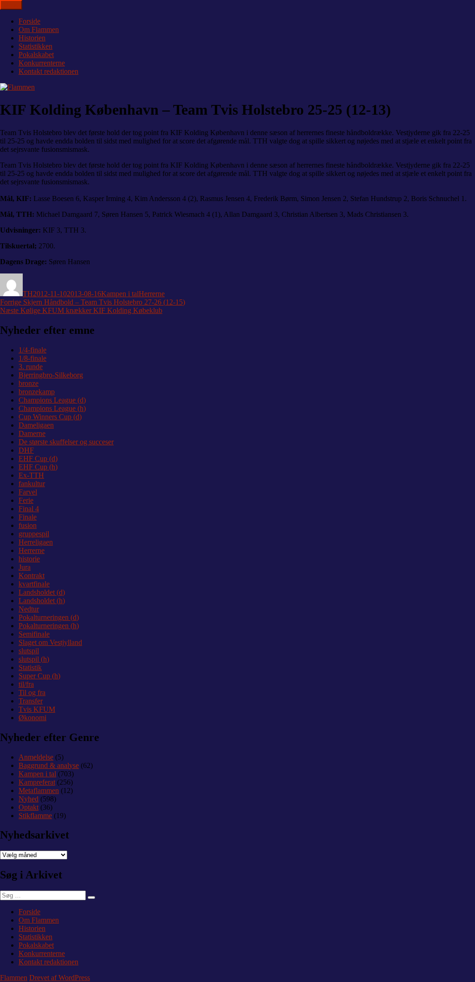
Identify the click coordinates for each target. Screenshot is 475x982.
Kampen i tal (120, 294)
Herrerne (152, 294)
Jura (25, 567)
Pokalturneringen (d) (49, 617)
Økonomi (32, 718)
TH (28, 294)
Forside (29, 21)
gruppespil (34, 534)
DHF (26, 450)
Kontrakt (32, 575)
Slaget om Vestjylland (50, 642)
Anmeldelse (36, 757)
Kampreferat (37, 782)
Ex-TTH (31, 475)
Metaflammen (39, 790)
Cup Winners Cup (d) (50, 417)
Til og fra (32, 692)
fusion (28, 525)
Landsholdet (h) (42, 601)
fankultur (32, 484)
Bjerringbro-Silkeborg (51, 375)
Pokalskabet (36, 55)
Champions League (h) (52, 408)
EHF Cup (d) (38, 458)
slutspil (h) (34, 659)
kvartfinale (34, 584)
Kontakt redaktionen (48, 71)
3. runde (31, 367)
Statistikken (35, 46)
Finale (28, 517)
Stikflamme (35, 815)
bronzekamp (37, 392)
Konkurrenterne (42, 63)
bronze (29, 383)
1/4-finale (32, 350)
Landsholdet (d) (42, 592)
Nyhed (29, 799)
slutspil (29, 651)
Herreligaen (36, 542)
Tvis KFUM (37, 709)
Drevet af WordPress (59, 978)
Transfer (31, 701)
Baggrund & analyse (49, 765)
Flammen (13, 978)
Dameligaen (36, 425)
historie (29, 559)
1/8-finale (32, 358)
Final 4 (29, 509)
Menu (11, 4)
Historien (32, 38)
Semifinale (34, 634)
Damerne (32, 433)
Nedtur (29, 609)
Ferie (26, 500)
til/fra (26, 684)
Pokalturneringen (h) (49, 626)
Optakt (29, 807)
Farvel (28, 492)
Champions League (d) (52, 400)
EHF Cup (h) (38, 467)
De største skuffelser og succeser (66, 442)
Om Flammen (39, 29)
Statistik (30, 667)
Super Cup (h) (39, 676)
